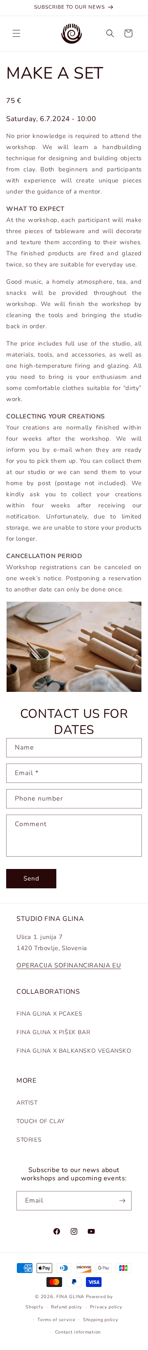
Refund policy (66, 1307)
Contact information (78, 1332)
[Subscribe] (122, 1200)
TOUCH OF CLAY (40, 1121)
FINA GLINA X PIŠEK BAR (53, 1032)
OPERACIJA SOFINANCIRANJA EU (68, 965)
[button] (16, 33)
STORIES (29, 1140)
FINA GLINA (70, 1297)
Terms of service (56, 1320)
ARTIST (27, 1103)
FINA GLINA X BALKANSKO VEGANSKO (74, 1051)
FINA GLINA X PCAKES (49, 1014)
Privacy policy (106, 1307)
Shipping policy (100, 1320)
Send (31, 878)
